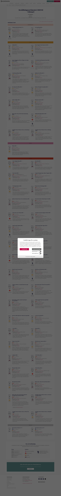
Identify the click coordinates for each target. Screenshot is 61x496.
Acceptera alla (24, 249)
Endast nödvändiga (36, 249)
